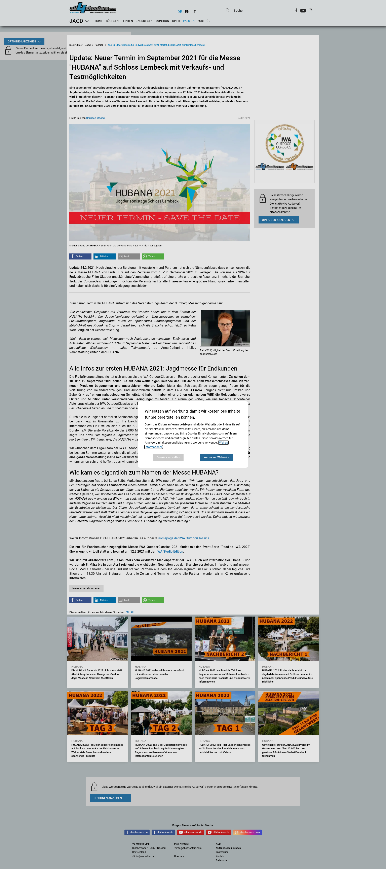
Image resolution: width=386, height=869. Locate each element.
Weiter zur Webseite (216, 457)
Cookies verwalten (168, 457)
